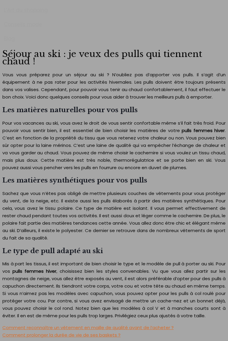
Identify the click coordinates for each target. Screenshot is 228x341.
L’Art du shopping (26, 10)
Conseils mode (23, 24)
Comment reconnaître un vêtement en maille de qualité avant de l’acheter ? (88, 327)
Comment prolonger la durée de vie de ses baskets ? (61, 335)
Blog (9, 38)
